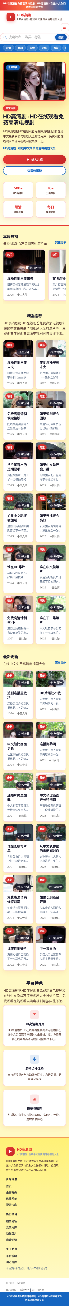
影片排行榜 (38, 1289)
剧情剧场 (11, 1221)
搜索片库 (11, 1204)
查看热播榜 (34, 170)
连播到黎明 (48, 744)
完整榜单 (60, 242)
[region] (34, 276)
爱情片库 (11, 1227)
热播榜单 (11, 1198)
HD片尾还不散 (50, 693)
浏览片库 (11, 1262)
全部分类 (11, 1192)
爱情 (32, 47)
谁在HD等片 (16, 567)
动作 (44, 47)
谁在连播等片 (17, 948)
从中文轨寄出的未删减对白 (49, 848)
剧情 (8, 47)
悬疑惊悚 (11, 1239)
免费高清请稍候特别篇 (17, 899)
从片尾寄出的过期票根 (17, 467)
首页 (9, 1186)
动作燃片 (11, 1233)
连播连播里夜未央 (20, 278)
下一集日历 (48, 948)
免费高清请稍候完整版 (17, 416)
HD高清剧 (11, 1289)
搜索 (61, 37)
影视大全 (24, 1289)
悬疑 (55, 47)
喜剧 (20, 47)
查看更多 (60, 662)
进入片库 (37, 159)
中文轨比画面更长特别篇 (49, 797)
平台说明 (11, 1255)
